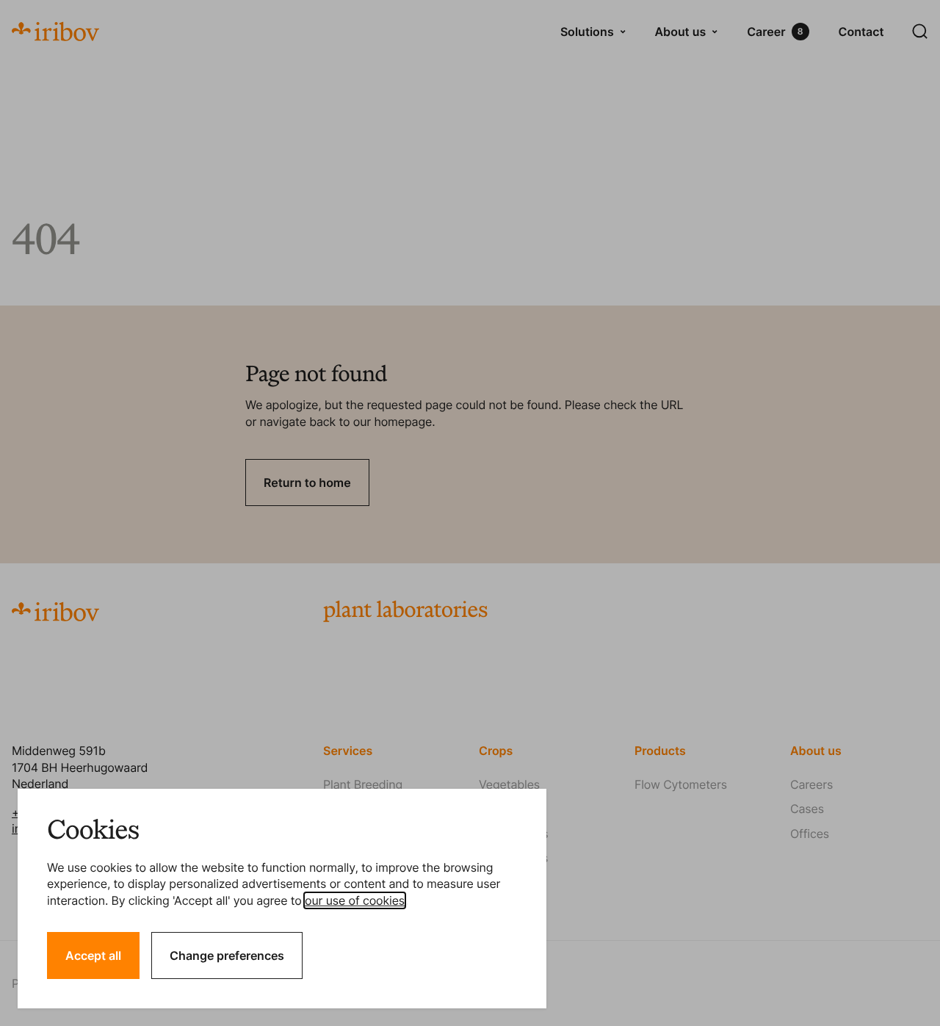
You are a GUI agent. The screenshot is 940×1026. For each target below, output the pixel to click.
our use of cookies (355, 900)
